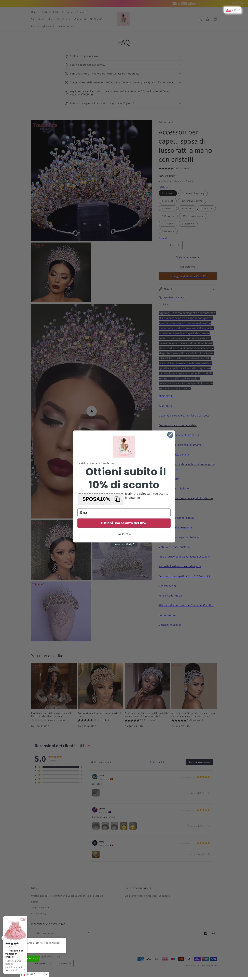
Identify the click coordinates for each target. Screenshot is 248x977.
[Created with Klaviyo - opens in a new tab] (124, 544)
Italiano (30, 974)
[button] (100, 499)
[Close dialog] (170, 435)
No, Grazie (124, 534)
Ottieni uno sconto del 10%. (124, 523)
